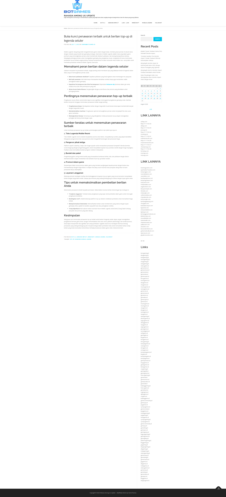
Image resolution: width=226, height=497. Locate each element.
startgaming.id (145, 264)
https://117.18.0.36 (146, 124)
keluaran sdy (110, 84)
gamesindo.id (144, 272)
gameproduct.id (145, 381)
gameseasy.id (144, 455)
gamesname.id (145, 459)
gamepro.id (144, 476)
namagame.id (144, 312)
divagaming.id (144, 255)
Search (143, 35)
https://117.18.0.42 (146, 132)
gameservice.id (145, 379)
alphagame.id (144, 394)
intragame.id (144, 348)
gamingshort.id (145, 373)
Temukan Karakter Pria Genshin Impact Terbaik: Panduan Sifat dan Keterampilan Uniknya (150, 58)
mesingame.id (145, 306)
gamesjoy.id (144, 403)
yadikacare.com (145, 224)
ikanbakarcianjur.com (147, 205)
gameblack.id (144, 390)
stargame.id (144, 314)
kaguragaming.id (145, 434)
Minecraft (135, 22)
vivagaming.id (144, 261)
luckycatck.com (145, 182)
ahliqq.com (144, 126)
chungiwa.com (145, 203)
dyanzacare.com (145, 233)
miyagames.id (145, 363)
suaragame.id (144, 346)
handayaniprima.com (147, 178)
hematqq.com (145, 151)
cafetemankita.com (146, 195)
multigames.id (145, 466)
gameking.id (144, 472)
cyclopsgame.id (145, 421)
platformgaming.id (146, 440)
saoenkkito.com (145, 176)
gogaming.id (144, 445)
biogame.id (144, 354)
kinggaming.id (144, 442)
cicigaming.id (144, 369)
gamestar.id (144, 301)
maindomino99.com (146, 138)
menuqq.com (144, 155)
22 (157, 96)
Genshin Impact (113, 22)
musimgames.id (145, 287)
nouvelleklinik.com (146, 218)
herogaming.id (145, 253)
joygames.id (144, 405)
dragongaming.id (145, 447)
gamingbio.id (144, 335)
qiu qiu (142, 241)
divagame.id (144, 310)
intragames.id (144, 339)
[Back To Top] (218, 489)
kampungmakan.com (147, 180)
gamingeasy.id (145, 432)
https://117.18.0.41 (146, 136)
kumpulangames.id (146, 352)
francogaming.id (145, 375)
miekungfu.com (145, 193)
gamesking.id (144, 457)
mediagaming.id (145, 413)
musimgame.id (145, 304)
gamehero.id (144, 295)
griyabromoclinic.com (147, 235)
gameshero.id (144, 268)
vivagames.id (144, 285)
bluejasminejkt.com (146, 189)
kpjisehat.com (145, 208)
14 (154, 93)
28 (154, 98)
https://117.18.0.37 (146, 145)
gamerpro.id (144, 430)
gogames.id (144, 461)
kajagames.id (144, 411)
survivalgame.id (145, 331)
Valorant (158, 22)
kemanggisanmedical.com (148, 214)
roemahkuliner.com (146, 174)
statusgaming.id (145, 453)
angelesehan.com (146, 187)
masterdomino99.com (147, 142)
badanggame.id (145, 398)
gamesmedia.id (145, 409)
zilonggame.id (145, 322)
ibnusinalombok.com (147, 229)
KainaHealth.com (145, 220)
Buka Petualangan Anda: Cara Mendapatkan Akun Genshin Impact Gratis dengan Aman (151, 77)
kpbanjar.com (144, 212)
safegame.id (144, 333)
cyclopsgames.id (145, 407)
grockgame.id (144, 329)
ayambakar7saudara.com (148, 170)
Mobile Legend (147, 22)
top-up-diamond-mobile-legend (80, 239)
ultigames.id (144, 464)
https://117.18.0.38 (146, 140)
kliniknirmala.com (146, 216)
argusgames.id (145, 320)
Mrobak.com (144, 191)
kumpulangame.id (146, 356)
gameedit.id (144, 383)
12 (148, 93)
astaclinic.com (145, 226)
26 (148, 98)
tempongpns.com (146, 172)
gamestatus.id (145, 474)
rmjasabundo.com (146, 197)
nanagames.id (145, 417)
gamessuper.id (145, 276)
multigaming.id (145, 451)
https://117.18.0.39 (146, 128)
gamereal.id (144, 377)
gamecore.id (144, 291)
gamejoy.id (144, 426)
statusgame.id (145, 266)
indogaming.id (145, 257)
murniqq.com (144, 153)
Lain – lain (125, 22)
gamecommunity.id (146, 424)
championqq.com (146, 147)
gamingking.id (144, 438)
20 (151, 96)
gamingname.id (145, 436)
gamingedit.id (144, 371)
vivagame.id (144, 308)
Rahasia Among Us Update (79, 15)
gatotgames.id (145, 365)
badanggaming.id (145, 386)
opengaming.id (145, 316)
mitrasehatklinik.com (146, 210)
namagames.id (145, 289)
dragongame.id (145, 480)
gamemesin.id (145, 293)
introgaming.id (145, 341)
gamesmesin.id (145, 270)
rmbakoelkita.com (146, 184)
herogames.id (144, 278)
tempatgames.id (145, 344)
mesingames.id (145, 280)
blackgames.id (145, 367)
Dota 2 (102, 22)
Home (95, 22)
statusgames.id (145, 468)
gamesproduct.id (145, 360)
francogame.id (145, 388)
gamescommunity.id (146, 400)
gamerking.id (144, 428)
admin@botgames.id (88, 44)
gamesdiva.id (144, 274)
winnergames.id (145, 318)
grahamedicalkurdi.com (147, 231)
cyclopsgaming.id (145, 419)
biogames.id (144, 337)
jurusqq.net (144, 130)
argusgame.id (144, 327)
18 (145, 96)
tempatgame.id (145, 358)
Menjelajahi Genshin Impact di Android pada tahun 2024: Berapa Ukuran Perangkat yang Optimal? (150, 65)
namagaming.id (145, 259)
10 (142, 93)
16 (160, 93)
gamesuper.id (144, 299)
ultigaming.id (144, 449)
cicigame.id (144, 396)
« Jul (150, 109)
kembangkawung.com (147, 201)
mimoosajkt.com (145, 199)
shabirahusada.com (146, 222)
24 (142, 98)
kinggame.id (144, 478)
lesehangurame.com (146, 168)
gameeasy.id (144, 470)
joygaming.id (144, 415)
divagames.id (144, 282)
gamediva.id (144, 297)
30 (160, 98)
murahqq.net (144, 134)
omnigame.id (144, 350)
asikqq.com (144, 121)
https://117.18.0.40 (146, 149)
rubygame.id (144, 325)
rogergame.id (144, 392)
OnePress (119, 493)
